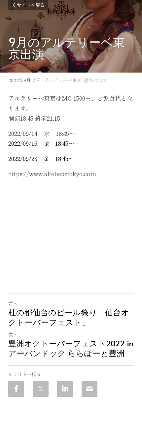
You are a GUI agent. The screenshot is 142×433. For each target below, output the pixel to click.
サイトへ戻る (31, 5)
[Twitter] (41, 389)
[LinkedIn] (65, 389)
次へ (13, 334)
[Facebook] (16, 389)
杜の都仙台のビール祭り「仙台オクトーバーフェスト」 (68, 317)
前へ (13, 303)
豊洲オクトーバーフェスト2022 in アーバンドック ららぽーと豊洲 (70, 348)
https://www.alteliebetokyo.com (52, 173)
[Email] (89, 389)
